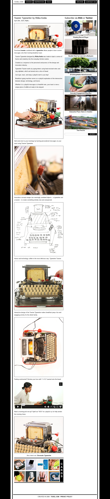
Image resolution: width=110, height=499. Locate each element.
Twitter (89, 18)
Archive (80, 2)
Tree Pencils (81, 130)
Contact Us (91, 2)
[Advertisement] (55, 10)
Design (29, 2)
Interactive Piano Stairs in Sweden (80, 112)
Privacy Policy (66, 496)
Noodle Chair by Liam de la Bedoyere (80, 56)
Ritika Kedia (39, 56)
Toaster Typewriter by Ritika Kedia (30, 18)
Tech (49, 2)
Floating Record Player (80, 37)
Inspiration (39, 2)
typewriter (40, 50)
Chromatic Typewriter (44, 455)
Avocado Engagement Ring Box (80, 93)
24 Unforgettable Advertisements (81, 74)
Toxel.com (18, 2)
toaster (23, 50)
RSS (80, 18)
